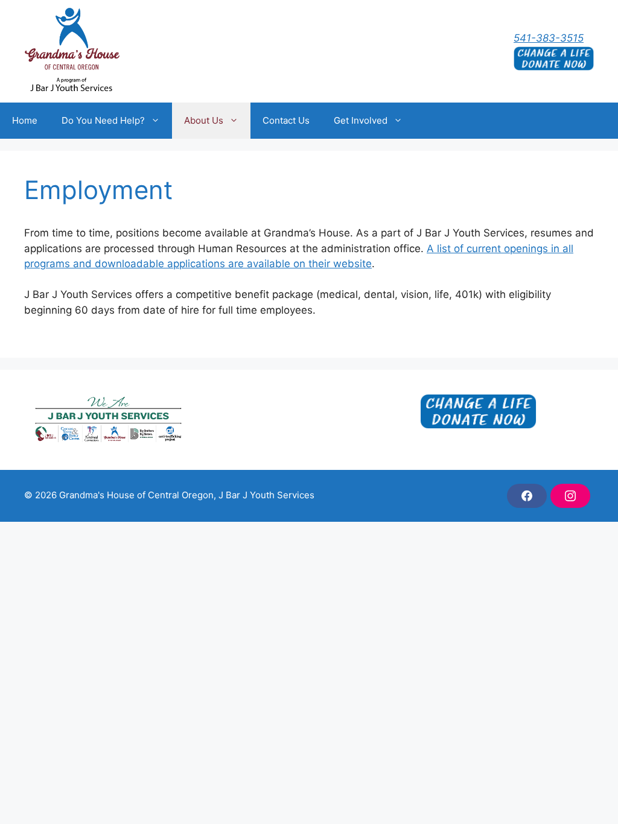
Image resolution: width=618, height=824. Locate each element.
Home (24, 120)
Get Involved (360, 120)
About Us (203, 120)
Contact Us (286, 120)
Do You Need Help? (103, 120)
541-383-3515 (549, 38)
